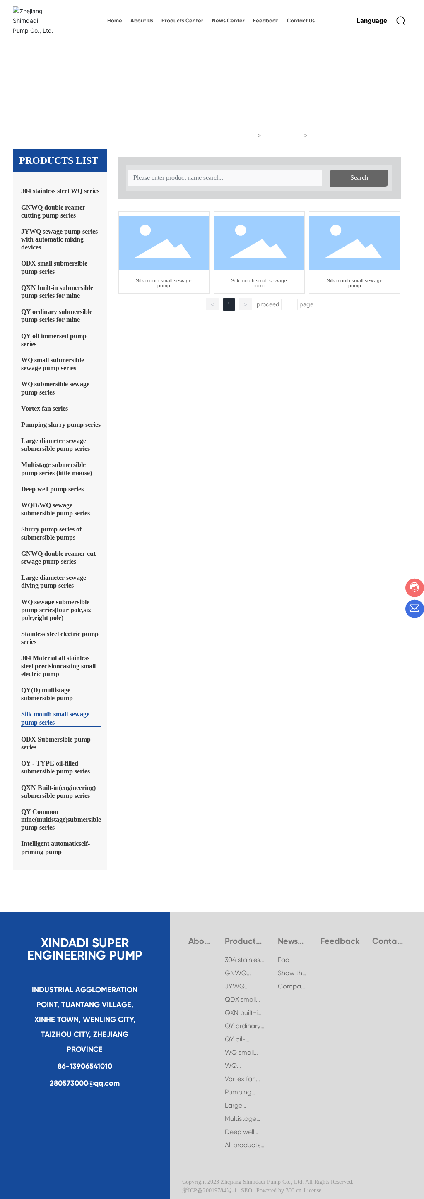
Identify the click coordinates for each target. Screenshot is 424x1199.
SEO (246, 1190)
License (312, 1190)
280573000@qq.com (85, 1083)
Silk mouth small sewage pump (164, 283)
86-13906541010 (85, 1066)
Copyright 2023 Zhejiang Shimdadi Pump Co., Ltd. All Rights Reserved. (268, 1182)
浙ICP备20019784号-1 (209, 1190)
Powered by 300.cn (278, 1190)
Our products (283, 135)
